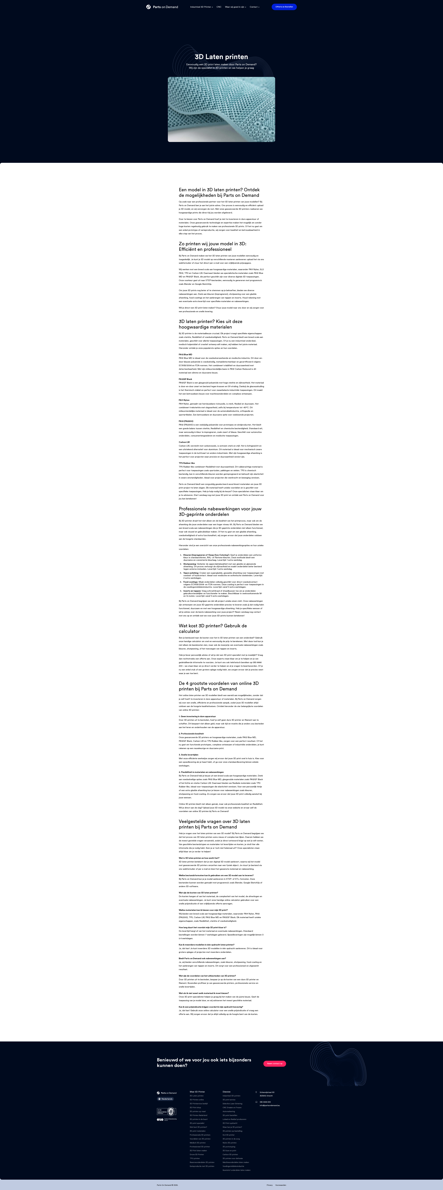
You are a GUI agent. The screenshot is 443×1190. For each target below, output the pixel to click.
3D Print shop (195, 1107)
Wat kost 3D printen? (198, 1127)
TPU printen (195, 1158)
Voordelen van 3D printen (200, 1139)
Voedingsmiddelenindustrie (233, 1166)
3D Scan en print (229, 1151)
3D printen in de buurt (199, 1119)
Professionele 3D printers (200, 1135)
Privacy (270, 1185)
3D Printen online (197, 1100)
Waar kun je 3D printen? (232, 1127)
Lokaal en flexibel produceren (234, 1119)
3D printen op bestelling (232, 1131)
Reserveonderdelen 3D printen (202, 1162)
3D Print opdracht (230, 1123)
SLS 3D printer (229, 1135)
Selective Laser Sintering (232, 1104)
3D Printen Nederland (198, 1115)
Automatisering (229, 1111)
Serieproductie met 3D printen (202, 1166)
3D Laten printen (197, 1096)
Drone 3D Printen (197, 1154)
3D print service (229, 1100)
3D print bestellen (230, 1115)
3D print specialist (197, 1123)
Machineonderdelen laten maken (236, 1162)
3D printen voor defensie (233, 1158)
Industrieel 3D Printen (200, 7)
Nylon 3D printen (229, 1143)
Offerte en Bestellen (284, 7)
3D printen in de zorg (231, 1139)
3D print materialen (197, 1131)
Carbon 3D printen (230, 1154)
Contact (253, 7)
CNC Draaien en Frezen (232, 1107)
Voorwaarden (280, 1185)
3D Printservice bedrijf (199, 1104)
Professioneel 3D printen (200, 1147)
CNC (219, 7)
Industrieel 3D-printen (231, 1096)
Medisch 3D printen (198, 1143)
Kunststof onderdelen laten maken (236, 1170)
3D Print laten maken (198, 1151)
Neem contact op (274, 1063)
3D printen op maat (198, 1111)
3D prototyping (229, 1147)
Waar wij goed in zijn (234, 7)
